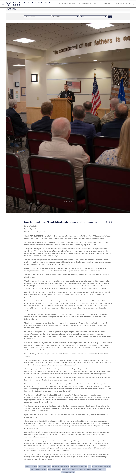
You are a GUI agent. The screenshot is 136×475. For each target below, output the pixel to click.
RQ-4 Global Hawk (66, 469)
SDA (89, 466)
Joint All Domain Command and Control (60, 466)
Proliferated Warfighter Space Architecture (101, 466)
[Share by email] (110, 222)
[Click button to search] (110, 17)
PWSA (32, 469)
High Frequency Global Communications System (87, 469)
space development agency (31, 466)
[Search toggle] (133, 4)
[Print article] (107, 222)
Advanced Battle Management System (79, 466)
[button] (2, 3)
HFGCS (73, 469)
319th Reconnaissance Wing (54, 469)
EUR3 (100, 469)
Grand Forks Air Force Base (40, 469)
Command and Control (66, 472)
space (40, 466)
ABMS (49, 466)
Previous (12, 118)
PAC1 (104, 469)
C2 (73, 472)
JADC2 (44, 466)
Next (123, 118)
